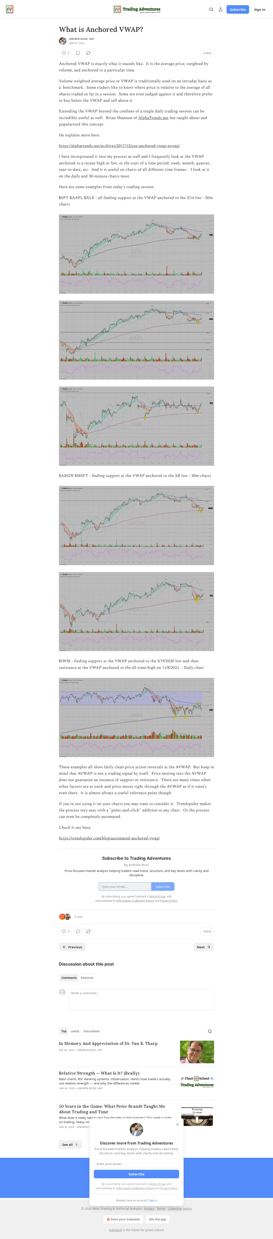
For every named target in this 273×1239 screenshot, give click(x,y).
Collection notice (180, 1209)
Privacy (149, 1209)
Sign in (259, 9)
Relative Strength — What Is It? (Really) (99, 1073)
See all (67, 1144)
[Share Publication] (220, 9)
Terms (161, 1209)
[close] (177, 1124)
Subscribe (238, 9)
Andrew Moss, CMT (81, 38)
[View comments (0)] (78, 53)
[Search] (211, 9)
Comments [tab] (69, 978)
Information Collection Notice (135, 1188)
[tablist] (77, 978)
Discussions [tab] (92, 1031)
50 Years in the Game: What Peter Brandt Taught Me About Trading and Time (112, 1109)
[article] (136, 1052)
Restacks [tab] (87, 978)
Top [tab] (63, 1031)
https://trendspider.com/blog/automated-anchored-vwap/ (109, 838)
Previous (75, 947)
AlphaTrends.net (153, 118)
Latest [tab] (75, 1031)
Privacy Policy (168, 1188)
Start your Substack (125, 1219)
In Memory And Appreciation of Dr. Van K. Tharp (108, 1043)
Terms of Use (157, 1184)
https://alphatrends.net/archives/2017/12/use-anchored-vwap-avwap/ (119, 146)
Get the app (157, 1219)
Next (201, 947)
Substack (115, 1230)
